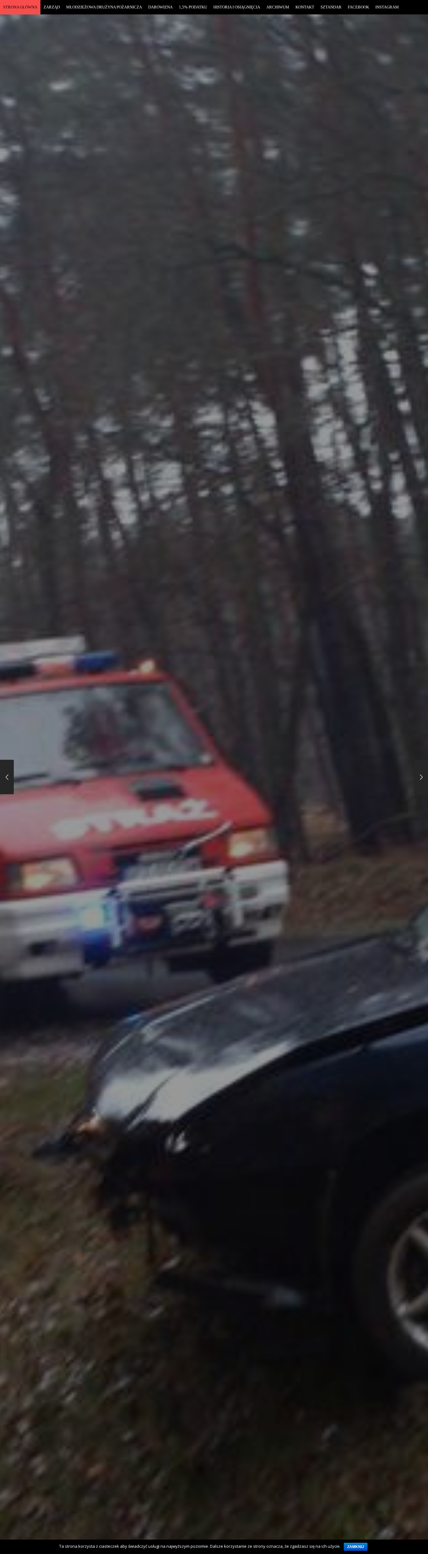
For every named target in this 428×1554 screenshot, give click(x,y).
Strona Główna (20, 7)
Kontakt (304, 7)
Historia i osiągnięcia (236, 7)
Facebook (358, 7)
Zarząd (52, 7)
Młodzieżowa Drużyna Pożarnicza (104, 7)
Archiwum (277, 7)
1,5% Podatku (193, 7)
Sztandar (331, 7)
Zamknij (355, 1547)
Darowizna (160, 7)
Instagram (387, 7)
